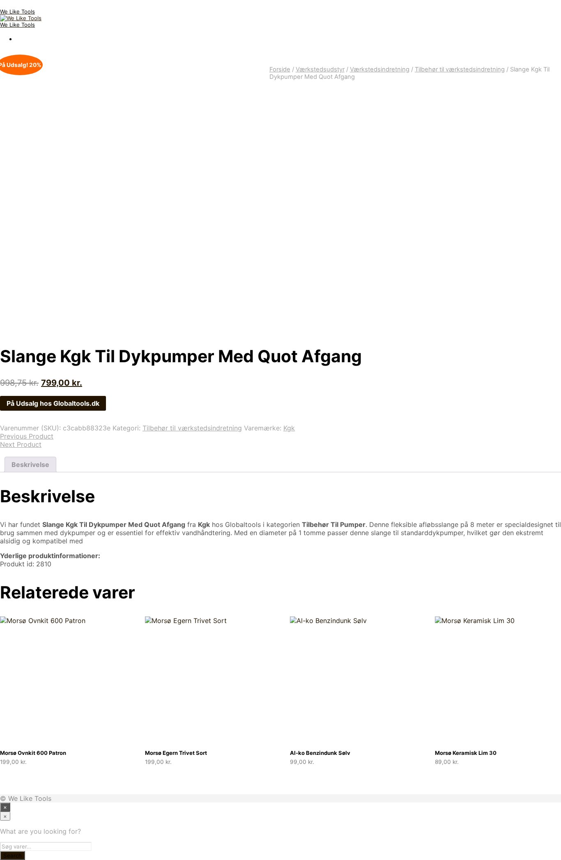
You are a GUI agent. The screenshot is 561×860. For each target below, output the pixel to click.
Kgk (289, 428)
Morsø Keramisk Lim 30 (466, 753)
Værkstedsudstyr (320, 69)
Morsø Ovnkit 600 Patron (33, 753)
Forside (279, 69)
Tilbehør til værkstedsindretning (460, 69)
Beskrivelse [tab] (30, 464)
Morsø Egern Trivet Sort (176, 753)
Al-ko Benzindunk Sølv (320, 753)
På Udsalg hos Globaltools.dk (53, 403)
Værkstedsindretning (379, 69)
